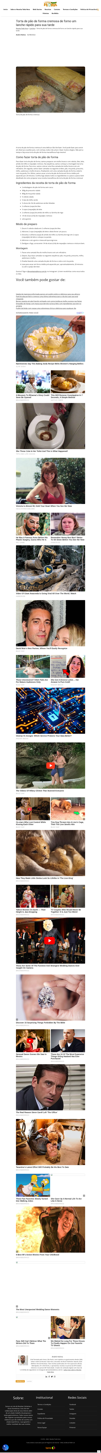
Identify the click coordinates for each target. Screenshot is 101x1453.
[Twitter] (52, 1377)
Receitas (48, 9)
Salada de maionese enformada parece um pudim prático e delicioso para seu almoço (48, 294)
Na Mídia (55, 13)
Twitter (71, 1409)
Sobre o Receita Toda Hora (20, 9)
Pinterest (72, 1427)
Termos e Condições (70, 9)
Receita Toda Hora (22, 28)
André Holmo (21, 35)
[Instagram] (55, 1377)
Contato (57, 9)
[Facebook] (49, 1377)
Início (5, 9)
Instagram (72, 1414)
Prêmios (46, 13)
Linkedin (72, 1423)
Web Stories (37, 9)
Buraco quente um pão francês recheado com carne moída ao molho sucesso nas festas (49, 301)
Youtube (72, 1418)
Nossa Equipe (42, 1427)
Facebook (72, 1404)
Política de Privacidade (89, 9)
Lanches (32, 28)
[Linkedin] (46, 1377)
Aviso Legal (41, 1423)
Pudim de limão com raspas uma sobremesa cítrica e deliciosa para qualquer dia (46, 308)
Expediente (41, 1414)
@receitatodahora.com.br (37, 271)
